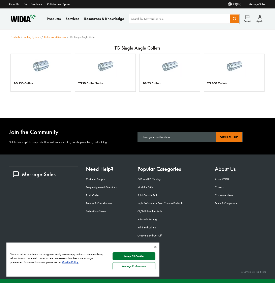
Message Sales (257, 4)
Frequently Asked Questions (101, 187)
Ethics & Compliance (226, 203)
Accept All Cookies (133, 256)
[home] (23, 21)
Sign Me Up (229, 137)
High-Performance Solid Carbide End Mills (160, 203)
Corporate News (224, 195)
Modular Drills (145, 187)
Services (72, 18)
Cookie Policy (70, 262)
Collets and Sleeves (55, 37)
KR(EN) (237, 4)
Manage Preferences (134, 266)
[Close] (155, 247)
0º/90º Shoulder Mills (150, 211)
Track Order (92, 195)
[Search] (234, 19)
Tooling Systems (31, 37)
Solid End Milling (147, 227)
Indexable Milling (147, 219)
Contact (247, 21)
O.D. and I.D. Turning (149, 179)
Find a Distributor (33, 4)
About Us (14, 4)
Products (54, 18)
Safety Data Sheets (96, 211)
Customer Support (95, 179)
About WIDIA (222, 179)
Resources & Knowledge (104, 18)
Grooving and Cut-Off (149, 235)
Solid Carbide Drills (148, 195)
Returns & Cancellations (99, 203)
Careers (219, 187)
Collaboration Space (58, 4)
